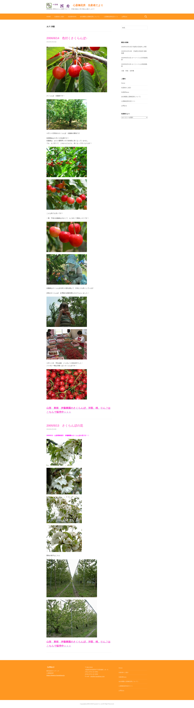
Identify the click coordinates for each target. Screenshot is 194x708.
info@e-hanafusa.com (97, 676)
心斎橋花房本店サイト (111, 16)
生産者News (72, 16)
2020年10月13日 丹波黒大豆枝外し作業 (134, 46)
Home (48, 16)
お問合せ (124, 16)
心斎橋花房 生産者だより (88, 5)
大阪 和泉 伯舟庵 (127, 71)
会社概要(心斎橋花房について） (90, 16)
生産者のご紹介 (59, 16)
